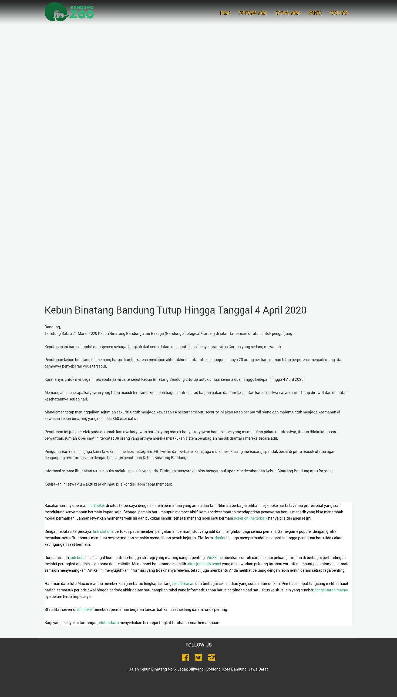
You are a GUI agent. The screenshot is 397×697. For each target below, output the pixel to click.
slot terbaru (109, 622)
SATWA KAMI (287, 13)
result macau (183, 583)
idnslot (220, 537)
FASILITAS (339, 13)
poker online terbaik (250, 518)
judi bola (77, 557)
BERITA (315, 13)
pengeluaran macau (331, 589)
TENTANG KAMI (252, 13)
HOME (225, 13)
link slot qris (103, 531)
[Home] (72, 11)
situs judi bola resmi (204, 563)
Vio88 (212, 557)
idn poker (97, 505)
